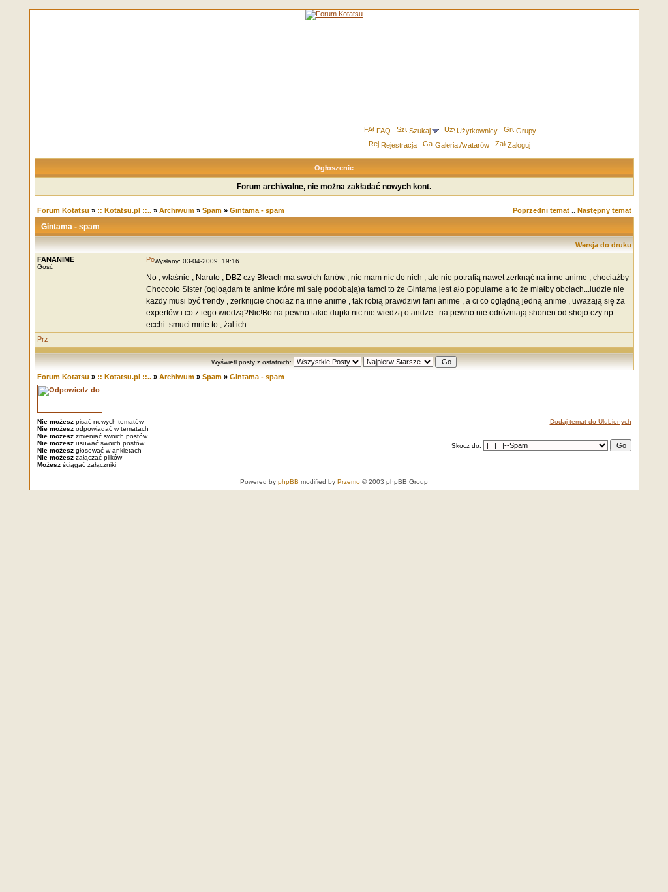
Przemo (348, 481)
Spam (212, 210)
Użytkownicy (477, 131)
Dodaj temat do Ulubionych (590, 421)
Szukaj (420, 131)
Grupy (526, 131)
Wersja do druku (603, 245)
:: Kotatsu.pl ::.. (124, 210)
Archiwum (176, 210)
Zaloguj (519, 145)
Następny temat (604, 210)
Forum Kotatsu (63, 210)
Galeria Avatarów (462, 145)
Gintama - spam (257, 210)
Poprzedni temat (541, 210)
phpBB (288, 481)
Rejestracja (399, 145)
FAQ (383, 131)
